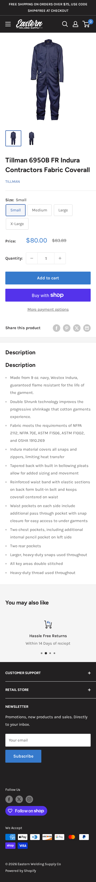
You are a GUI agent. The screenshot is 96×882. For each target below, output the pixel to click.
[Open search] (65, 24)
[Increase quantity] (60, 258)
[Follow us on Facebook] (9, 799)
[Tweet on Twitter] (77, 328)
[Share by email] (87, 328)
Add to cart (48, 277)
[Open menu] (8, 24)
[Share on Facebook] (56, 328)
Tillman (12, 181)
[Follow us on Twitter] (19, 799)
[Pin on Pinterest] (66, 328)
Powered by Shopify (20, 871)
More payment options (48, 309)
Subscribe (23, 756)
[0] (86, 24)
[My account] (75, 24)
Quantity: (14, 258)
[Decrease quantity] (31, 258)
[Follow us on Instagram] (29, 799)
